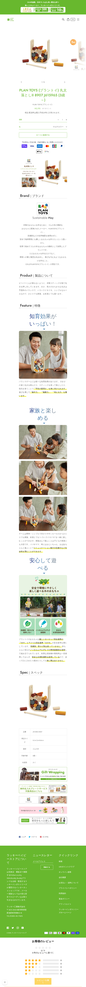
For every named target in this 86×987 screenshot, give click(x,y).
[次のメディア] (64, 82)
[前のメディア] (21, 82)
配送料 (31, 113)
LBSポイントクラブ (66, 867)
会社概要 (62, 877)
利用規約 (62, 893)
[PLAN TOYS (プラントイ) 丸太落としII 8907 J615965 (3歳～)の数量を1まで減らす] (57, 119)
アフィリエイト (65, 904)
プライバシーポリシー (68, 888)
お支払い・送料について (68, 883)
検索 (60, 861)
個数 (20, 120)
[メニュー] (78, 19)
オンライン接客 (65, 872)
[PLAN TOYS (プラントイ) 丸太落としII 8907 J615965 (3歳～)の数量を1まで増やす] (67, 119)
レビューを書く (43, 981)
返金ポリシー (64, 899)
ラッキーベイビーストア (19, 933)
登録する (47, 867)
